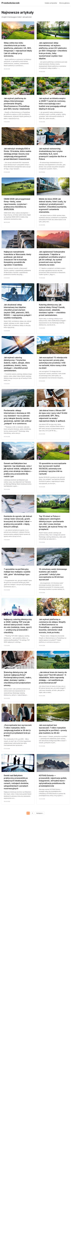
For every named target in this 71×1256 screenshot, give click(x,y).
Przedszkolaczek (10, 3)
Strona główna (64, 3)
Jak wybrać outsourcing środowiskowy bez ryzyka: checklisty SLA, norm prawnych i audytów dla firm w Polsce (52, 154)
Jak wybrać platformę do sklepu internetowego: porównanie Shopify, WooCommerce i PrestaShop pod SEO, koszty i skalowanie (17, 103)
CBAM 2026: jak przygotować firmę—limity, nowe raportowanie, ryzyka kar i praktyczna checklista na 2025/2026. (17, 204)
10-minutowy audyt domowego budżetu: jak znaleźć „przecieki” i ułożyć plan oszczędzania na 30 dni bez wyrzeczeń (53, 574)
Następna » (39, 813)
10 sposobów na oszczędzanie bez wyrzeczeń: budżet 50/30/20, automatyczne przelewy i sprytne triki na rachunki (52, 468)
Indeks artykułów (51, 3)
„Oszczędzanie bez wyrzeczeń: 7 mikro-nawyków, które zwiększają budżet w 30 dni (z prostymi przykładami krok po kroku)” (18, 730)
